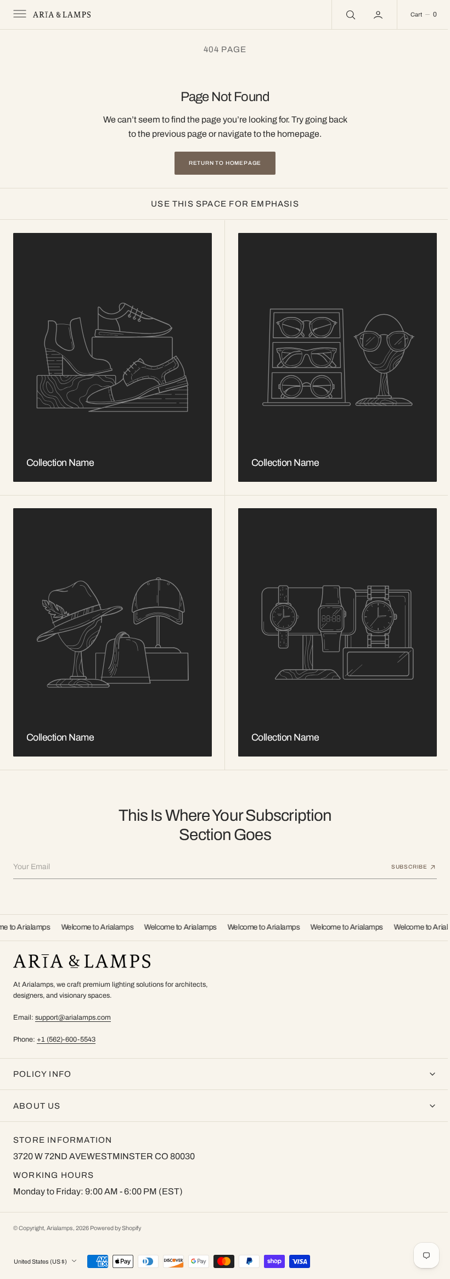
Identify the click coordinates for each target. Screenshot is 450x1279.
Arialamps (60, 1228)
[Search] (341, 14)
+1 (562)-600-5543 (66, 1039)
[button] (18, 14)
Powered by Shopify (115, 1228)
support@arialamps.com (73, 1017)
